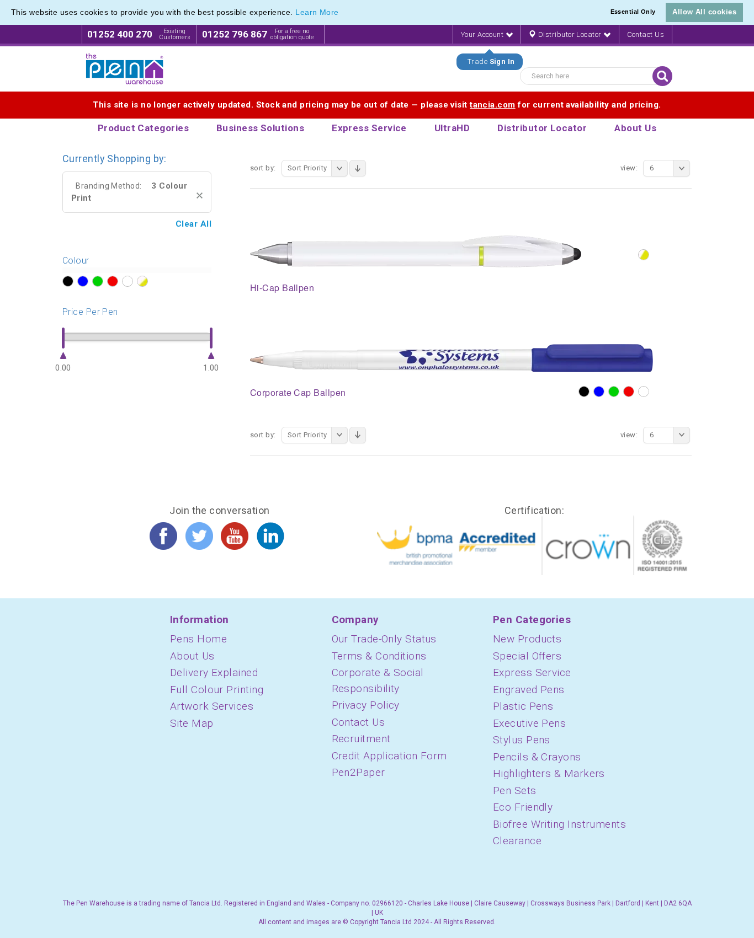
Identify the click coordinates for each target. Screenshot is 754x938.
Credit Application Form (389, 755)
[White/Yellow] (643, 254)
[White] (643, 391)
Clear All (193, 224)
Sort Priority (307, 168)
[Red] (628, 391)
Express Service (532, 672)
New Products (527, 639)
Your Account (483, 34)
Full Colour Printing (216, 689)
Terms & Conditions (379, 656)
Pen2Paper (358, 772)
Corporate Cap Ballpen (298, 392)
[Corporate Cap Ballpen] (451, 357)
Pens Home (198, 639)
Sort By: (263, 168)
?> (67, 281)
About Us (192, 656)
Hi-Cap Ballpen (282, 287)
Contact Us (646, 34)
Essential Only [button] (633, 11)
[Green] (613, 391)
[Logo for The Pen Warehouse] (125, 69)
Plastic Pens (523, 706)
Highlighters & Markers (549, 773)
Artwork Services (211, 706)
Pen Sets (515, 790)
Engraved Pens (529, 689)
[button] (342, 13)
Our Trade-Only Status (384, 639)
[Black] (584, 391)
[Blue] (598, 391)
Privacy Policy (366, 705)
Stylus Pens (521, 739)
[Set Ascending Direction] (357, 168)
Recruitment (361, 738)
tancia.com (493, 105)
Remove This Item (200, 195)
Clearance (517, 840)
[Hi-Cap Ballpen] (415, 251)
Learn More (317, 12)
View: (629, 168)
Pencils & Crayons (537, 757)
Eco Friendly (523, 807)
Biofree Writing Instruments (559, 824)
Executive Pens (529, 723)
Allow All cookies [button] (704, 12)
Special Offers (527, 656)
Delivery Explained (214, 672)
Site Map (192, 723)
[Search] (662, 76)
